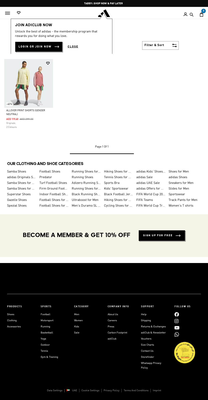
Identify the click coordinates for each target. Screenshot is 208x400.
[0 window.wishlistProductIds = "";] (19, 13)
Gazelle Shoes (17, 200)
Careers (112, 320)
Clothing (12, 320)
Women (78, 320)
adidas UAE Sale (148, 183)
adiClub (112, 338)
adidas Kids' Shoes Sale (150, 171)
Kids (76, 326)
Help (143, 314)
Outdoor (45, 345)
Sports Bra (111, 183)
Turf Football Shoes (53, 183)
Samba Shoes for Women (21, 183)
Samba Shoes (16, 171)
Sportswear (177, 194)
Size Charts (147, 345)
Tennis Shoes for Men (118, 177)
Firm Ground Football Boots (53, 188)
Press (111, 326)
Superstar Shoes (19, 194)
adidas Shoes (178, 177)
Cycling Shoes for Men (118, 205)
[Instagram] (176, 321)
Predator (45, 177)
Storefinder (147, 357)
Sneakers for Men (181, 183)
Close (73, 46)
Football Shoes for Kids (53, 200)
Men (76, 314)
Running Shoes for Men (86, 171)
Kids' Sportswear (116, 188)
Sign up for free (158, 235)
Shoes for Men (179, 171)
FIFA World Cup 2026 (150, 194)
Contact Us (147, 351)
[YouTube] (176, 328)
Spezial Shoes (17, 205)
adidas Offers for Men (150, 188)
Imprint (157, 390)
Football (45, 314)
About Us (113, 314)
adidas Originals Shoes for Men (21, 177)
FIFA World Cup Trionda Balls (150, 205)
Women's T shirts (181, 205)
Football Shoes (49, 171)
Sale (76, 332)
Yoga (43, 338)
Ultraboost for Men (85, 200)
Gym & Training (49, 357)
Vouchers (146, 338)
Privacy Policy (111, 390)
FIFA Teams (144, 200)
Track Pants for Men (183, 200)
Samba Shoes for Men (21, 188)
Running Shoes (82, 177)
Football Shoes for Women (53, 205)
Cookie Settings (90, 390)
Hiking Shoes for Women (118, 200)
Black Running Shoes (86, 194)
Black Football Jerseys (118, 194)
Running (45, 326)
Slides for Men (179, 188)
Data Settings (54, 390)
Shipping (146, 320)
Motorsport (47, 320)
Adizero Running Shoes (86, 183)
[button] (48, 63)
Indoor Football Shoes (53, 194)
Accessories (14, 326)
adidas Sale (144, 177)
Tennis (44, 351)
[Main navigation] (7, 13)
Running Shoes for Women (86, 188)
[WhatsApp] (176, 334)
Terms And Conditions (136, 390)
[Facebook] (176, 314)
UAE (74, 390)
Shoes (10, 314)
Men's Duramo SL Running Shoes (86, 205)
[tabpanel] (104, 110)
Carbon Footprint (117, 332)
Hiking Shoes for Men (118, 171)
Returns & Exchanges (153, 326)
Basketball (47, 332)
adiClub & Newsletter (153, 332)
